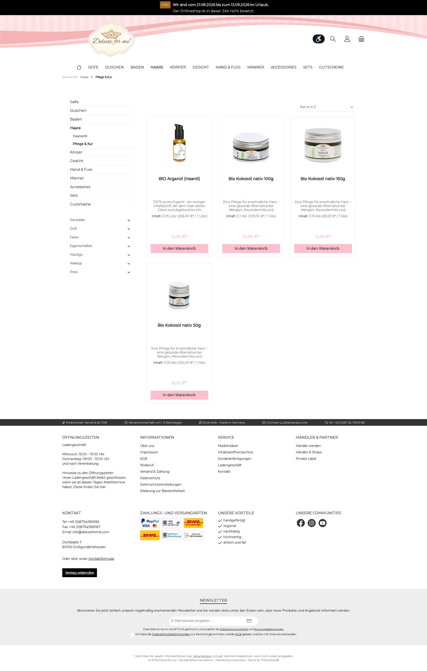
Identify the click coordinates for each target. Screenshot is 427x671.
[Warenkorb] (360, 39)
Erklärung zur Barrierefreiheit (162, 491)
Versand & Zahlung (154, 472)
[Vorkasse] (171, 535)
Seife (74, 102)
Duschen (78, 110)
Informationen (157, 437)
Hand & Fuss (81, 169)
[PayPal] (150, 523)
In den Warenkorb (179, 248)
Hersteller (77, 220)
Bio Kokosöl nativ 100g (251, 178)
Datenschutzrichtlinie (234, 629)
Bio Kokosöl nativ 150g (323, 178)
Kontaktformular (101, 559)
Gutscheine (80, 204)
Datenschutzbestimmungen (171, 634)
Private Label (306, 459)
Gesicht (76, 161)
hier (103, 487)
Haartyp (76, 263)
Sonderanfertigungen (234, 459)
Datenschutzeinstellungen (160, 484)
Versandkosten (202, 656)
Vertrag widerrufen (79, 573)
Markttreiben (228, 446)
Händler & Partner (317, 437)
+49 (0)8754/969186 (83, 522)
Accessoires (80, 187)
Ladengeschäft (230, 465)
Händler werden (308, 446)
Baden (76, 119)
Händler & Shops (309, 452)
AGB (143, 459)
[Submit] (249, 621)
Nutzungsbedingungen (269, 629)
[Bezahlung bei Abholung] (171, 523)
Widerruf (147, 465)
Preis (74, 272)
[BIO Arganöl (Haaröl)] (179, 143)
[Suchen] (333, 39)
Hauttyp (76, 255)
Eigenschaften (81, 246)
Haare (75, 128)
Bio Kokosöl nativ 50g (179, 325)
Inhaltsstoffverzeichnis (235, 452)
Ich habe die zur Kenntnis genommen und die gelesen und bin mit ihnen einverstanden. (216, 634)
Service (226, 437)
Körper (76, 152)
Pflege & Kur (83, 144)
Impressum (149, 452)
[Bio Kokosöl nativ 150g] (323, 143)
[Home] (82, 67)
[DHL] (150, 535)
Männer (77, 178)
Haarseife (80, 136)
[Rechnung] (193, 535)
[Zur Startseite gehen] (111, 39)
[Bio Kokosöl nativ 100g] (251, 143)
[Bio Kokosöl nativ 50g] (179, 289)
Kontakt (224, 472)
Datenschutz (150, 478)
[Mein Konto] (347, 39)
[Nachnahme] (193, 523)
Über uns (147, 446)
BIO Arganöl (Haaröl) (179, 178)
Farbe (74, 237)
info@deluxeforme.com (91, 532)
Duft (73, 229)
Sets (74, 195)
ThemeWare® (270, 660)
